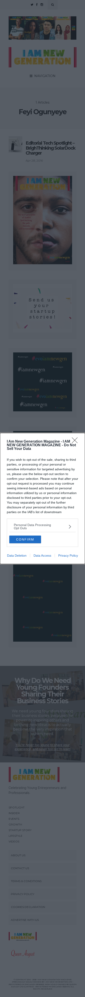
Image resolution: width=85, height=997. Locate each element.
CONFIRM (25, 539)
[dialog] (42, 498)
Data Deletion (17, 555)
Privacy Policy (68, 555)
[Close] (76, 441)
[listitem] (42, 526)
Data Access (42, 555)
